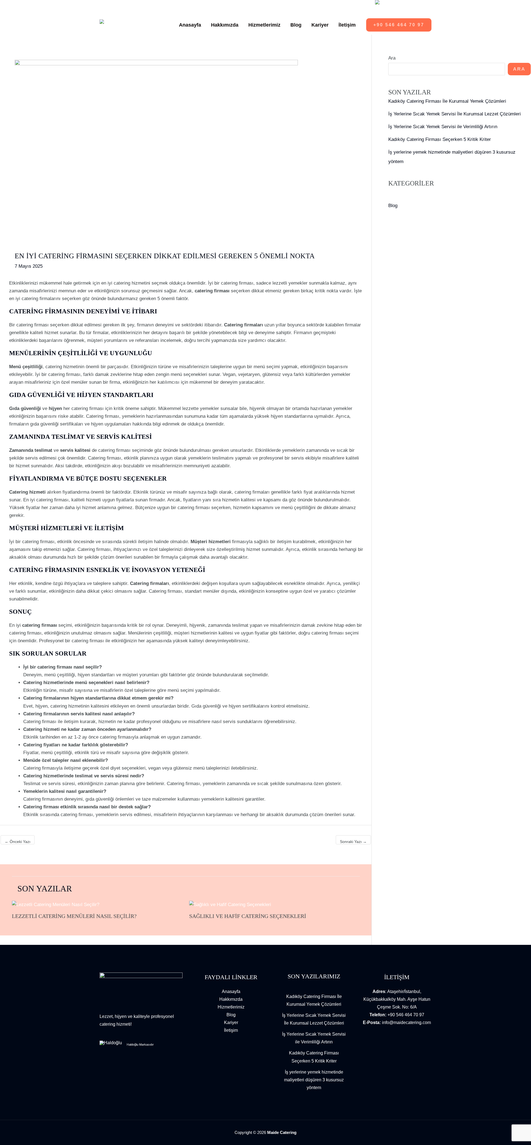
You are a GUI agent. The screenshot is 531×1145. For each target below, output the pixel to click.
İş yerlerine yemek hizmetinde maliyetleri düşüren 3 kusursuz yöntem (314, 1080)
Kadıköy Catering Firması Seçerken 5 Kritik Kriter (439, 139)
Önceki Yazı (17, 841)
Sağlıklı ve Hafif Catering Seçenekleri (247, 916)
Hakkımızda (231, 999)
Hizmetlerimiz (231, 1007)
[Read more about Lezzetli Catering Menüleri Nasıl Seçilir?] (55, 904)
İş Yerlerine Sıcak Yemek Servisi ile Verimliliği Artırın (442, 126)
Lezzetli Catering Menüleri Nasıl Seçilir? (74, 916)
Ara (391, 58)
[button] (398, 25)
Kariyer (231, 1022)
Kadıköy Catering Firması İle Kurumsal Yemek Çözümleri (447, 101)
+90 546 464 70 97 (405, 1014)
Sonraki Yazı (353, 841)
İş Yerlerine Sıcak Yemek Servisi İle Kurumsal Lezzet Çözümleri (454, 114)
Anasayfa (231, 991)
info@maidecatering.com (406, 1022)
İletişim (231, 1030)
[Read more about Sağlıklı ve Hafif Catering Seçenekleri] (230, 904)
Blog (392, 205)
